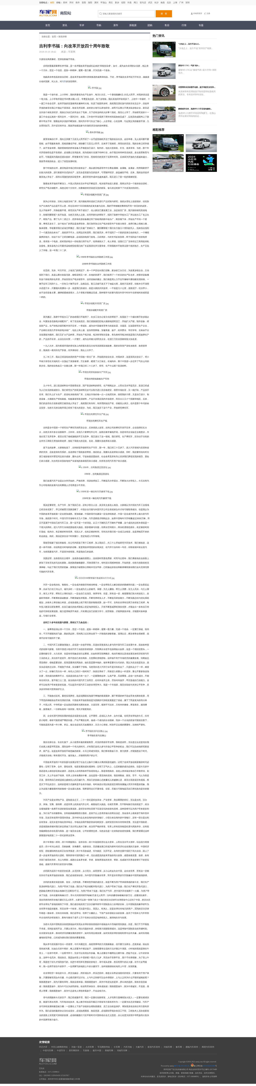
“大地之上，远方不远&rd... (189, 44)
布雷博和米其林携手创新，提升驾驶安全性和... (196, 87)
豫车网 (179, 1047)
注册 (208, 13)
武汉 (150, 2)
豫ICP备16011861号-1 (182, 1066)
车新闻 (86, 1050)
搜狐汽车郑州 (192, 1047)
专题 (201, 25)
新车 (115, 25)
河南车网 (168, 1047)
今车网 (117, 1047)
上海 (175, 2)
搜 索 (164, 14)
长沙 (156, 2)
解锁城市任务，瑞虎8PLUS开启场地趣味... (195, 109)
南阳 (52, 2)
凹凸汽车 (43, 1047)
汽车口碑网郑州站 (59, 1047)
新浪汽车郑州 (154, 1047)
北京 (169, 2)
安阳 (84, 2)
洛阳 (90, 2)
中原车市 (61, 1050)
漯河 (96, 2)
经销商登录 (197, 13)
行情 (184, 25)
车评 (81, 25)
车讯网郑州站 (103, 1047)
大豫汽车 (140, 1047)
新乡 (117, 2)
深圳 (187, 2)
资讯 (64, 25)
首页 (47, 25)
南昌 (163, 2)
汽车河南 (128, 1047)
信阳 (123, 2)
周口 (136, 2)
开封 (71, 2)
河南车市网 (122, 1050)
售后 (167, 25)
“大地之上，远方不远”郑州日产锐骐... (195, 48)
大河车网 (89, 1047)
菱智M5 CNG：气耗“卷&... (189, 66)
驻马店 (143, 2)
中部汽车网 (48, 1050)
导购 (98, 25)
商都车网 (109, 1050)
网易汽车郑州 (208, 1047)
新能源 (132, 25)
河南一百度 (76, 1047)
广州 (181, 2)
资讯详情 (62, 37)
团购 (150, 25)
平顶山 (103, 2)
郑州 (65, 2)
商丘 (111, 2)
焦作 (78, 2)
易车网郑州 (74, 1050)
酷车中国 (97, 1050)
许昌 (129, 2)
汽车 (64, 81)
